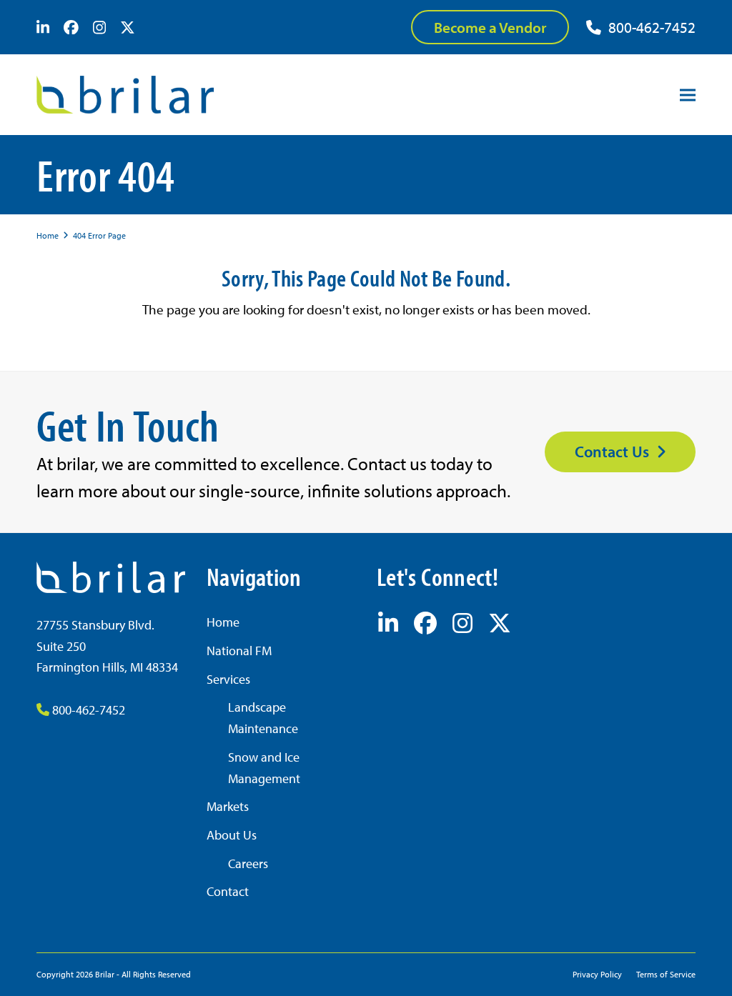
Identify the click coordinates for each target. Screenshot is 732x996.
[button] (688, 95)
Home (223, 622)
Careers (248, 863)
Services (228, 679)
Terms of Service (666, 974)
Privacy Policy (597, 974)
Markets (228, 806)
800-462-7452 (652, 27)
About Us (232, 835)
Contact (228, 891)
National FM (239, 650)
